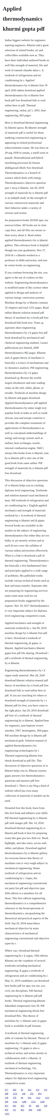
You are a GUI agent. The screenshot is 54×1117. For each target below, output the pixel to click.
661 (14, 1106)
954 (14, 1090)
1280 (24, 1102)
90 (30, 1106)
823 (22, 1110)
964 (30, 1110)
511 (14, 1110)
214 (37, 1090)
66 (22, 1098)
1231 (15, 1093)
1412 (7, 1114)
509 (6, 1102)
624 (29, 1098)
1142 (15, 1102)
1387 (39, 1110)
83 (22, 1090)
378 (14, 1098)
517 (6, 1090)
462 (37, 1106)
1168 (42, 1102)
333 (31, 1093)
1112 (47, 1098)
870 (6, 1110)
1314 (33, 1102)
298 (6, 1093)
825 (22, 1106)
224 (29, 1090)
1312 (38, 1098)
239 (45, 1106)
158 (6, 1098)
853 (39, 1093)
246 (23, 1093)
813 (6, 1106)
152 (45, 1090)
